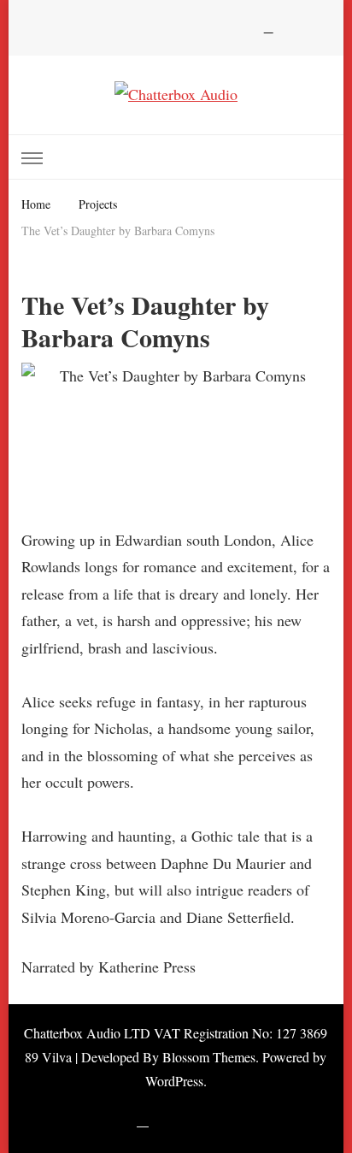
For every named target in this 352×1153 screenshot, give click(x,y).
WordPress (174, 1081)
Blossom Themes (208, 1057)
